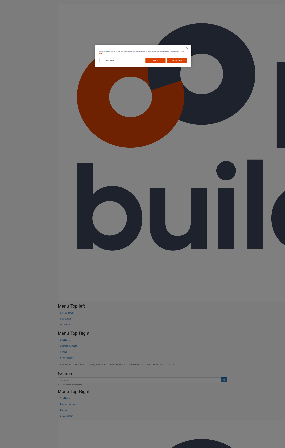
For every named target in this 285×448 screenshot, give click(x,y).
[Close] (187, 48)
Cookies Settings (109, 60)
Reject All (155, 60)
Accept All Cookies (177, 60)
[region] (143, 56)
